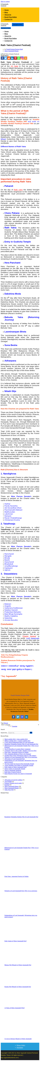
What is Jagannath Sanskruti (12, 770)
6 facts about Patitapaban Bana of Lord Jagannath (19, 742)
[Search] (31, 733)
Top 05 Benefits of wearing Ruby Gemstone (17, 749)
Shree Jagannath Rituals (11, 51)
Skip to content (5, 1)
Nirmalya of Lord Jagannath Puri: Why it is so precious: (20, 757)
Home (6, 10)
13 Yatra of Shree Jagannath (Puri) (14, 1008)
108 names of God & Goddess (13, 780)
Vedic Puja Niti (8, 789)
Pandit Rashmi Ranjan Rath (14, 49)
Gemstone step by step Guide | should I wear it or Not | (20, 750)
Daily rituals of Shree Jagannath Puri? (15, 767)
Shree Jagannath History (11, 786)
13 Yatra (14, 66)
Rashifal (6, 785)
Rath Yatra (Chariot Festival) (12, 772)
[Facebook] (2, 58)
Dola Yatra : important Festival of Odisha (16, 752)
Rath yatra (18, 190)
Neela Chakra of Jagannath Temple (14, 768)
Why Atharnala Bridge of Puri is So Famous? (17, 754)
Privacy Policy (21, 1045)
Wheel (3, 139)
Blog (6, 12)
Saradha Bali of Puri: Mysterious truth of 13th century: (20, 755)
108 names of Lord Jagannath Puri (14, 759)
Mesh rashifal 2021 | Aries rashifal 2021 (16, 739)
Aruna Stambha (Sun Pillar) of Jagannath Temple (18, 765)
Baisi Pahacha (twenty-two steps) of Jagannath (18, 773)
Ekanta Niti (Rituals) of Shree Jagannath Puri (17, 986)
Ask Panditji (8, 781)
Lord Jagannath (32, 638)
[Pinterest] (15, 58)
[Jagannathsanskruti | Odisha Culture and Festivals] (6, 5)
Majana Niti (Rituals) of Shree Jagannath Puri (17, 965)
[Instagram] (22, 58)
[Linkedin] (12, 58)
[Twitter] (5, 58)
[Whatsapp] (18, 58)
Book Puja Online (10, 17)
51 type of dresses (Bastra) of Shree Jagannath (18, 1038)
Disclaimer (20, 1047)
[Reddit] (9, 58)
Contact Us (8, 19)
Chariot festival (29, 636)
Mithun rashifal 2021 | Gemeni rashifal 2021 (17, 741)
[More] (26, 58)
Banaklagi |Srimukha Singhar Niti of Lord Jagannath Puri (21, 744)
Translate (14, 726)
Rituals (6, 723)
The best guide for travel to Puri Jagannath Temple (19, 764)
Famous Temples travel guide (13, 783)
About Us (7, 15)
